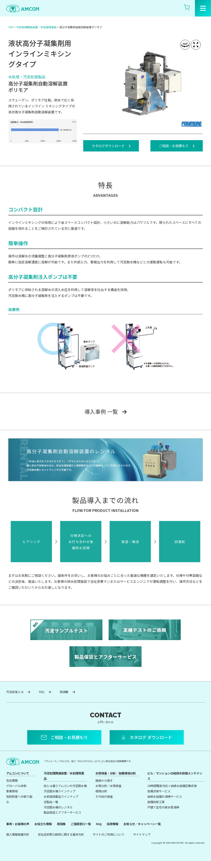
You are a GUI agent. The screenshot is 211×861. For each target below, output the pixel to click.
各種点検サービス (158, 791)
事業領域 (12, 791)
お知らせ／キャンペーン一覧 (142, 824)
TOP (10, 27)
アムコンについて (17, 773)
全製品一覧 (51, 802)
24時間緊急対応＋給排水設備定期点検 (172, 786)
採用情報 (112, 824)
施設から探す (104, 780)
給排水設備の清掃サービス (164, 796)
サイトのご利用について (108, 834)
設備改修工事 (156, 802)
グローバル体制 (16, 786)
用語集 (64, 692)
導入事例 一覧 (101, 411)
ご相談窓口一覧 (81, 824)
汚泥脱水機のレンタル (58, 807)
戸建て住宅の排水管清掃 (163, 807)
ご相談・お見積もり (174, 145)
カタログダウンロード (108, 145)
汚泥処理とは (14, 692)
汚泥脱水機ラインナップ (59, 791)
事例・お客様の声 (17, 824)
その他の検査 (104, 796)
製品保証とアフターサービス (62, 812)
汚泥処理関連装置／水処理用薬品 (36, 27)
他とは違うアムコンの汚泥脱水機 (65, 786)
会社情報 (12, 780)
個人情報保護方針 (17, 834)
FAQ (41, 692)
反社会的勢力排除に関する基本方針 (61, 834)
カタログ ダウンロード (151, 737)
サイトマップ (141, 834)
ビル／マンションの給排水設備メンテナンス (174, 776)
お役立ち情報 (43, 824)
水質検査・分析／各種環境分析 (115, 773)
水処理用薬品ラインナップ (61, 796)
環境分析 (101, 791)
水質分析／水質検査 (108, 786)
